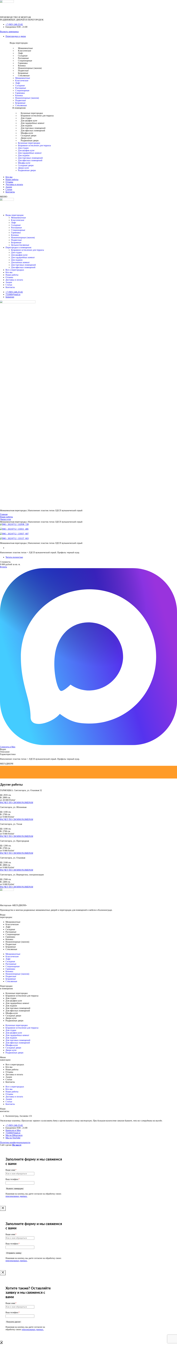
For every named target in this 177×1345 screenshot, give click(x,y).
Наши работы (12, 275)
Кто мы (9, 272)
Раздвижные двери (30, 140)
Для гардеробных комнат (32, 123)
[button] (91, 36)
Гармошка (23, 63)
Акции (9, 282)
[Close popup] (3, 1208)
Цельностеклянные (20, 245)
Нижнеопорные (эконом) (30, 68)
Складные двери (28, 135)
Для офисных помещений (33, 130)
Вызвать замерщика (14, 1189)
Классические (24, 50)
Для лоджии (26, 125)
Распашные (23, 58)
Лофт (20, 53)
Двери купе (26, 138)
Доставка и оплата (14, 280)
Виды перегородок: (15, 215)
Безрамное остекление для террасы (37, 115)
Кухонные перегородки (32, 113)
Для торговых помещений (33, 128)
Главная (3, 514)
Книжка (22, 65)
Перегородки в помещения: (19, 247)
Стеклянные (24, 75)
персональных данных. (16, 1196)
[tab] (88, 749)
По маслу (16, 1145)
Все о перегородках (15, 270)
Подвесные (23, 70)
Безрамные (23, 73)
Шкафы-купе (27, 133)
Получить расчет (13, 1322)
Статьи (9, 285)
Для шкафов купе (29, 120)
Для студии (26, 118)
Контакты (10, 287)
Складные (23, 55)
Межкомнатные (25, 48)
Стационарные (25, 60)
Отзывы (9, 277)
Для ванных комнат (20, 262)
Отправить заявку (13, 1253)
